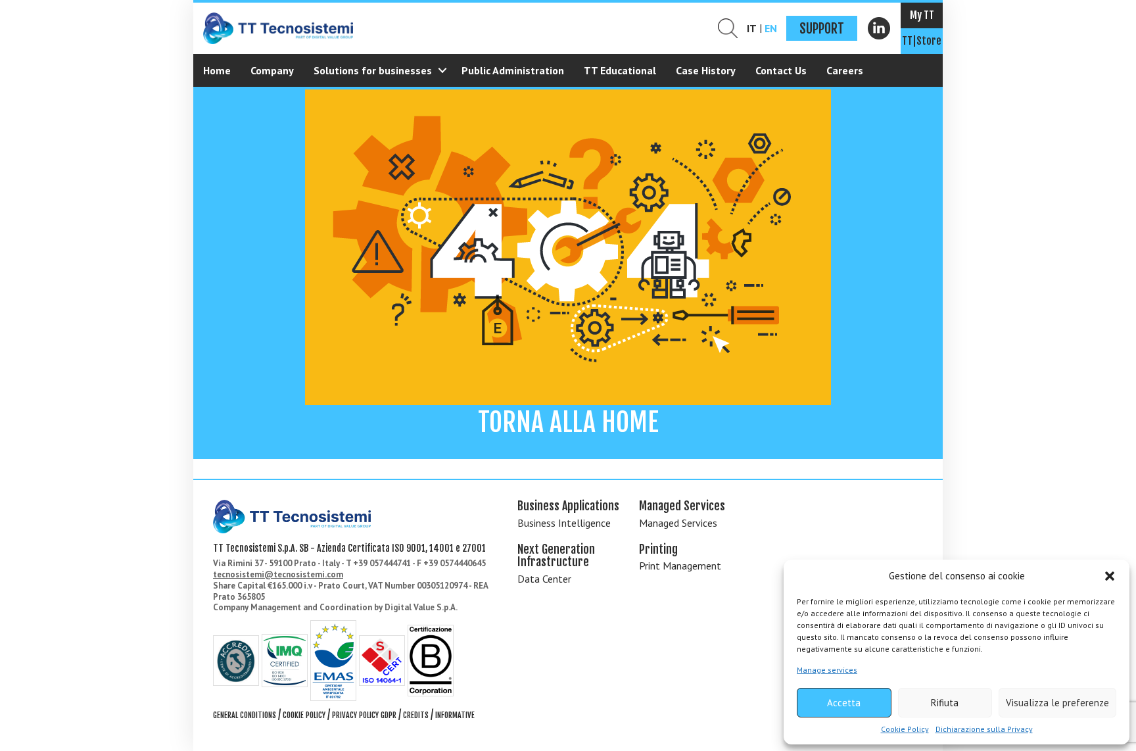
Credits (416, 715)
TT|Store (921, 40)
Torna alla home (568, 422)
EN (771, 28)
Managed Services (678, 522)
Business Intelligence (564, 522)
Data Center (544, 578)
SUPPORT (821, 28)
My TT (922, 15)
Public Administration (513, 70)
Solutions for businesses (373, 70)
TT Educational (620, 70)
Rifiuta (944, 702)
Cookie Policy (905, 729)
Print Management (680, 565)
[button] (1109, 576)
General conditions (244, 715)
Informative (455, 715)
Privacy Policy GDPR (364, 715)
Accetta (844, 702)
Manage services (827, 670)
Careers (844, 70)
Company (272, 70)
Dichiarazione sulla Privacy (984, 729)
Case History (706, 70)
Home (217, 70)
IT (752, 28)
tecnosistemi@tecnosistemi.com (278, 574)
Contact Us (781, 70)
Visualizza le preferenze (1057, 702)
